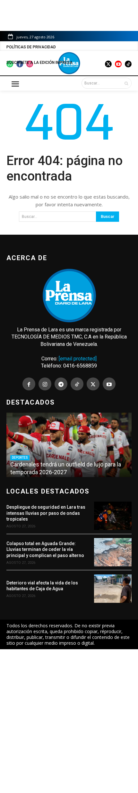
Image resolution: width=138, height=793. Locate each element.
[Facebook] (28, 383)
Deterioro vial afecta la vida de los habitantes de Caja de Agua (42, 585)
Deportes (20, 457)
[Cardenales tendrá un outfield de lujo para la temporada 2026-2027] (69, 445)
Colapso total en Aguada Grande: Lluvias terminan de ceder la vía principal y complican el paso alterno (45, 549)
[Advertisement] (69, 721)
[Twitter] (93, 383)
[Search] (126, 83)
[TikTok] (77, 383)
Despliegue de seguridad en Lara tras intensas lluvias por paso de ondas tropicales (45, 512)
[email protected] (78, 359)
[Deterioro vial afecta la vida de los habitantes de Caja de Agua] (113, 588)
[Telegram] (61, 383)
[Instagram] (45, 383)
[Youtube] (109, 383)
